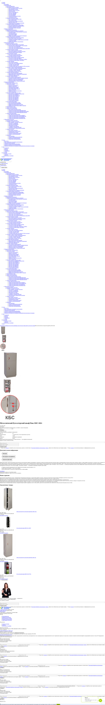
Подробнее (2, 515)
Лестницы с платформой (13, 123)
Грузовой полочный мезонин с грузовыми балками (18, 78)
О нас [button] (3, 146)
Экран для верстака (12, 91)
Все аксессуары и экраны (13, 84)
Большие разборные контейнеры (15, 26)
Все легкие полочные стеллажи (15, 54)
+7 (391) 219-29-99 (4, 163)
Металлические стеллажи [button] (9, 42)
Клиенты (6, 148)
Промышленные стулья (11, 106)
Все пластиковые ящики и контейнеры (16, 24)
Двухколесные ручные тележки (14, 131)
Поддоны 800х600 (12, 15)
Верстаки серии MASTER (13, 97)
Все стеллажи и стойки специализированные (17, 68)
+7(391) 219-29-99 (3, 158)
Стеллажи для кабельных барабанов (15, 69)
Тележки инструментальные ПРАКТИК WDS (17, 110)
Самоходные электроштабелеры (15, 306)
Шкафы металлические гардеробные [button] (13, 36)
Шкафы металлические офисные (21, 325)
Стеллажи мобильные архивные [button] (13, 72)
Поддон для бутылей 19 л (13, 12)
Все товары (6, 4)
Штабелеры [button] (9, 135)
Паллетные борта (12, 11)
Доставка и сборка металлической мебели (12, 143)
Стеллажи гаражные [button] (10, 61)
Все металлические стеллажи (12, 43)
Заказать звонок (4, 167)
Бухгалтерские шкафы (13, 33)
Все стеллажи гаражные (13, 62)
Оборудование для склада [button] (9, 119)
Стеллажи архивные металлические (15, 55)
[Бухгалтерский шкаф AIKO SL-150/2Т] (8, 528)
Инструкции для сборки (8, 155)
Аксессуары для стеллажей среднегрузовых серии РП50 (19, 48)
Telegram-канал (5, 630)
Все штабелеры (11, 136)
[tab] (4, 453)
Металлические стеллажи (7, 618)
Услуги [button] (3, 307)
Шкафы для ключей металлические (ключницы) (18, 35)
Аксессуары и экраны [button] (11, 83)
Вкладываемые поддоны (13, 9)
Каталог (4, 325)
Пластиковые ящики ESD (13, 87)
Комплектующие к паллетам (14, 10)
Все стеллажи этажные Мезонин (15, 77)
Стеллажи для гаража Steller (14, 64)
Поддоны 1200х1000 (12, 13)
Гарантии (6, 154)
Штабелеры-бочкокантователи (14, 305)
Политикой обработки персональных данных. (40, 447)
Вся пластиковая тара (11, 6)
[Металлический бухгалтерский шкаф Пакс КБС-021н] (8, 511)
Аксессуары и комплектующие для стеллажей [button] (15, 44)
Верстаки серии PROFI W (13, 99)
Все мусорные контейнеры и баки (15, 19)
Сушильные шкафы (12, 40)
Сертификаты (7, 150)
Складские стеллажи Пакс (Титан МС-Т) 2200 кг (18, 59)
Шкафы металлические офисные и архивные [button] (15, 30)
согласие (7, 447)
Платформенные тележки (13, 132)
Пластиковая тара (5, 616)
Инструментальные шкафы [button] (12, 101)
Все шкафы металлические (12, 29)
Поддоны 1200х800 (12, 14)
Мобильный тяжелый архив (14, 75)
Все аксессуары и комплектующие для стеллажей (18, 45)
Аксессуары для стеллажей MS (14, 46)
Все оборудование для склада (12, 120)
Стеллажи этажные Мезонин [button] (12, 76)
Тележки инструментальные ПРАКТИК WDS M (18, 112)
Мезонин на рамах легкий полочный (16, 247)
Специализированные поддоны (15, 16)
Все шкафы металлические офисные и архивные (18, 31)
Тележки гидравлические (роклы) (15, 133)
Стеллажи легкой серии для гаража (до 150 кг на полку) (19, 66)
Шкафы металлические (10, 325)
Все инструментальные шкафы (14, 102)
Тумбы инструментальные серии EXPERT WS (17, 116)
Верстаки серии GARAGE (14, 96)
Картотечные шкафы (13, 34)
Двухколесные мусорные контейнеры (16, 188)
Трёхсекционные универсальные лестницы (17, 128)
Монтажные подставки (13, 125)
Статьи (5, 151)
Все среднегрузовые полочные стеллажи (16, 57)
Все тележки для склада (13, 130)
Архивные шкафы (12, 32)
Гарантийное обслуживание (9, 142)
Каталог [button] (3, 3)
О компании (6, 147)
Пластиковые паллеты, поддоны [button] (13, 7)
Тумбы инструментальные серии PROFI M (17, 117)
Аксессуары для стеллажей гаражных (16, 47)
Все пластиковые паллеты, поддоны (15, 8)
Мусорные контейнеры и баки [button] (12, 18)
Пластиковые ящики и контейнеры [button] (13, 23)
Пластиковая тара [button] (7, 5)
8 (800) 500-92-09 (3, 610)
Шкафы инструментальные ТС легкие (16, 104)
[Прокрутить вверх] (0, 703)
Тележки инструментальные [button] (12, 108)
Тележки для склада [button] (10, 129)
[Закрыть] (0, 648)
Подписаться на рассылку (19, 632)
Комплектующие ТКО (13, 189)
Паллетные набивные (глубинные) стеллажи (17, 51)
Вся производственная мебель (12, 82)
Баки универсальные (13, 187)
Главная (1, 325)
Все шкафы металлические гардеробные (16, 37)
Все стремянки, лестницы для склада (16, 122)
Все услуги (6, 308)
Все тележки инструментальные (15, 109)
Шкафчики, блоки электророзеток (15, 90)
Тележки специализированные (14, 134)
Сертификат (2, 471)
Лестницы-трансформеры (13, 124)
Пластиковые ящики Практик (14, 88)
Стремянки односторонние (14, 126)
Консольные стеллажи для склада (15, 71)
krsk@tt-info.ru (9, 158)
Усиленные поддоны (12, 17)
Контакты (6, 149)
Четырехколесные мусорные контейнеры (16, 190)
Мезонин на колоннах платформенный (16, 246)
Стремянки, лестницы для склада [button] (13, 121)
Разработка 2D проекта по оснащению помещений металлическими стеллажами (19, 145)
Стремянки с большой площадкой (15, 127)
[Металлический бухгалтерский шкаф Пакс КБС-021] (8, 557)
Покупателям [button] (4, 152)
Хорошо (58, 704)
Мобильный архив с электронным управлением (18, 74)
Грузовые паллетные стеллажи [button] (12, 49)
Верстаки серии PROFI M (13, 98)
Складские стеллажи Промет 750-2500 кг (16, 60)
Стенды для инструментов (11, 107)
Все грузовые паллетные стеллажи (15, 50)
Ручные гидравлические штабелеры (15, 137)
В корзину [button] (6, 515)
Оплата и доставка (7, 153)
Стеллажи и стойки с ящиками (14, 70)
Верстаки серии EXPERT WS (14, 95)
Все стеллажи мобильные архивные (15, 73)
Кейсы (3, 156)
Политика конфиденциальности (6, 634)
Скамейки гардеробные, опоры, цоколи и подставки (18, 39)
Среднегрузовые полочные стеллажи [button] (13, 56)
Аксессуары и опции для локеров (15, 38)
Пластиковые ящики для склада (15, 27)
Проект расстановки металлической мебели (12, 144)
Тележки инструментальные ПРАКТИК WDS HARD (19, 111)
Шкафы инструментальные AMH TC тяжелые (17, 105)
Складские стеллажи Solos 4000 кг (15, 58)
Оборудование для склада (7, 620)
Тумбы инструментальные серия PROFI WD (17, 118)
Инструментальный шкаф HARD (15, 103)
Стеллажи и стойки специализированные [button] (14, 67)
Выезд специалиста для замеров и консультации (13, 309)
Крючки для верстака (13, 85)
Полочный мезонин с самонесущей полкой (17, 248)
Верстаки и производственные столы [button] (14, 92)
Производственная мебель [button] (9, 249)
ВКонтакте (11, 630)
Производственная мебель (7, 619)
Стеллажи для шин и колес (14, 65)
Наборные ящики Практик (14, 86)
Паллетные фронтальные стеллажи (15, 52)
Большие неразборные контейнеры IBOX (16, 25)
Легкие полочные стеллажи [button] (12, 53)
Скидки (3, 2)
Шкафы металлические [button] (8, 28)
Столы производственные (13, 100)
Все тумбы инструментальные (14, 114)
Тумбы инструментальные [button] (11, 113)
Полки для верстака (12, 89)
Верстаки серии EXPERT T (14, 94)
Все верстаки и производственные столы (16, 93)
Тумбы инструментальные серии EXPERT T (17, 115)
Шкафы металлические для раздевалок (16, 41)
